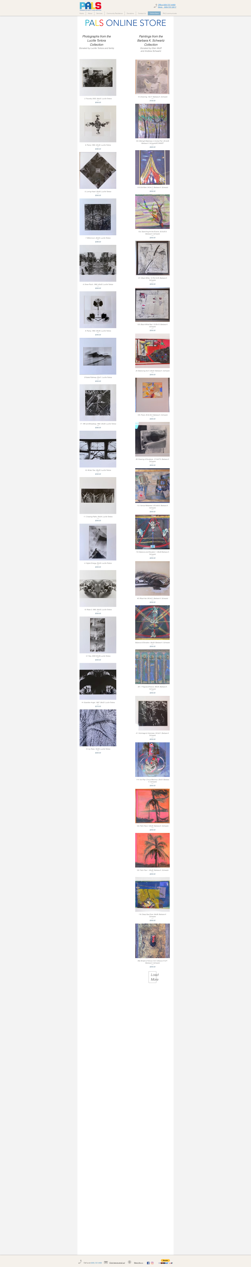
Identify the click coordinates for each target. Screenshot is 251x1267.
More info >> (138, 1263)
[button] (165, 1261)
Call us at (87, 1263)
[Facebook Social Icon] (148, 1263)
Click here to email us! (117, 1263)
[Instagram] (152, 1263)
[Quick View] (98, 77)
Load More (153, 977)
